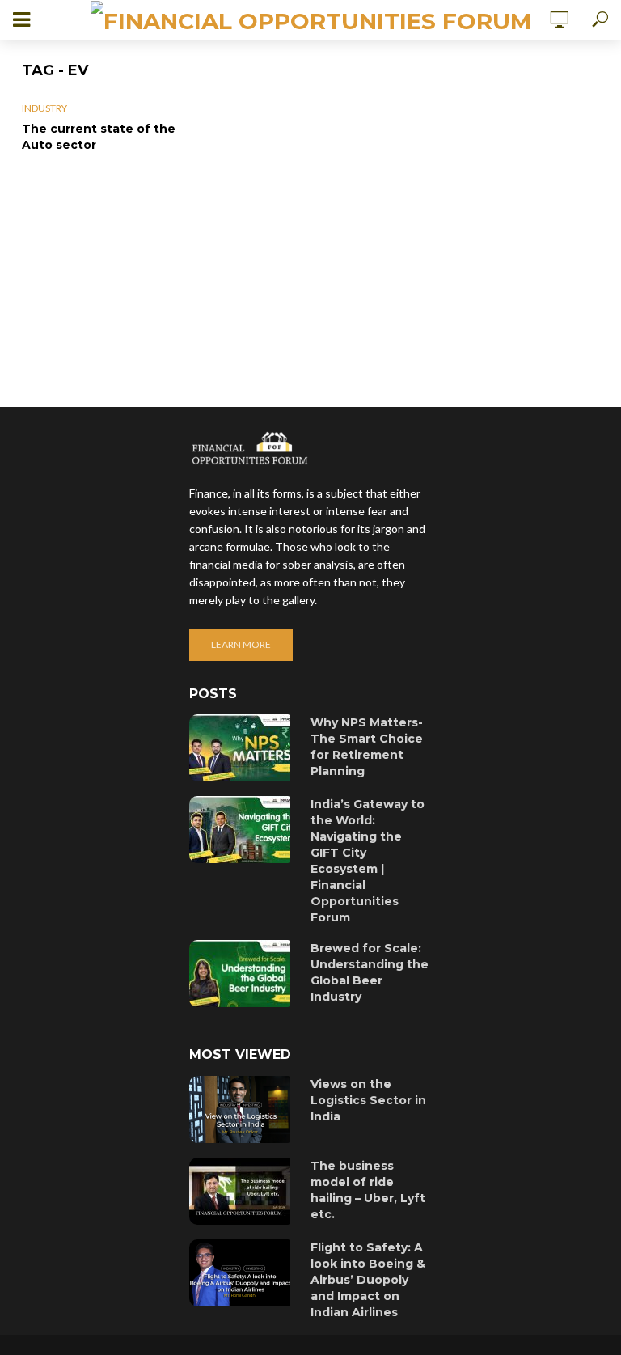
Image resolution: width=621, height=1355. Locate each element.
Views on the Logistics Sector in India (368, 1100)
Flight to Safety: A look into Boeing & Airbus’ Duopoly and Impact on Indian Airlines (367, 1279)
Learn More (241, 644)
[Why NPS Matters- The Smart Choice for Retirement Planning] (242, 747)
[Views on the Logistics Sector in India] (242, 1109)
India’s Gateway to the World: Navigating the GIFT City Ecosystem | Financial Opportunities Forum (367, 861)
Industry (44, 108)
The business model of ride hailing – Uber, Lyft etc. (367, 1190)
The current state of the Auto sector (98, 136)
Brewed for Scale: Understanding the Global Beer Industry (369, 972)
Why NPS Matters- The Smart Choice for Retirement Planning (366, 746)
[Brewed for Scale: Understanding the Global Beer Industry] (242, 973)
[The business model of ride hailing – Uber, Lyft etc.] (242, 1191)
